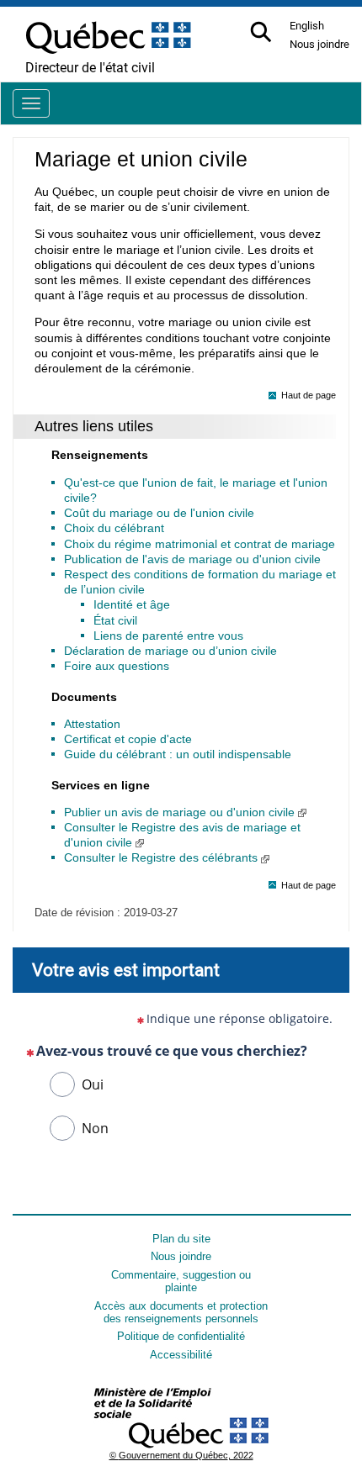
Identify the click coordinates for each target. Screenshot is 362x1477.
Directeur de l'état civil (90, 68)
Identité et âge (131, 604)
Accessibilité (181, 1354)
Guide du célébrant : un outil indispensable (177, 754)
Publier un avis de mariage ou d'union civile (181, 812)
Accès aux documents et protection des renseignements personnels (181, 1312)
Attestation (92, 724)
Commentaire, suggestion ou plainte (181, 1281)
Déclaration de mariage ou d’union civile (170, 650)
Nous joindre (181, 1256)
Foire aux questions (116, 666)
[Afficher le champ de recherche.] (262, 33)
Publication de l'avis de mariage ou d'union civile (192, 559)
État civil (115, 620)
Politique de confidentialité (181, 1336)
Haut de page (308, 395)
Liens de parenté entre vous (168, 635)
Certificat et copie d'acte (128, 739)
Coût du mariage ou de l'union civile (159, 513)
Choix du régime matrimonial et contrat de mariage (199, 544)
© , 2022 (181, 1455)
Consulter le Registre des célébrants (162, 857)
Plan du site (181, 1238)
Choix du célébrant (114, 528)
